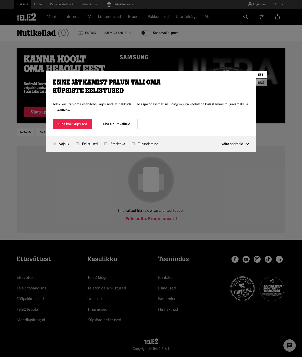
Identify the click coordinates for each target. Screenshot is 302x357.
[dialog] (151, 111)
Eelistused (89, 144)
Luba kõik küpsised (72, 124)
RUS (261, 82)
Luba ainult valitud (115, 124)
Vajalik (63, 144)
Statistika (117, 144)
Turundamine (147, 144)
